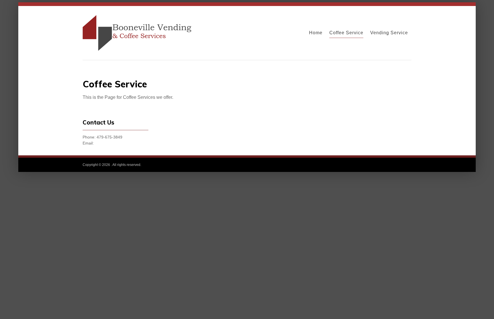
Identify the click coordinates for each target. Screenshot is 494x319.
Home (315, 32)
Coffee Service (346, 32)
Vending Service (389, 32)
